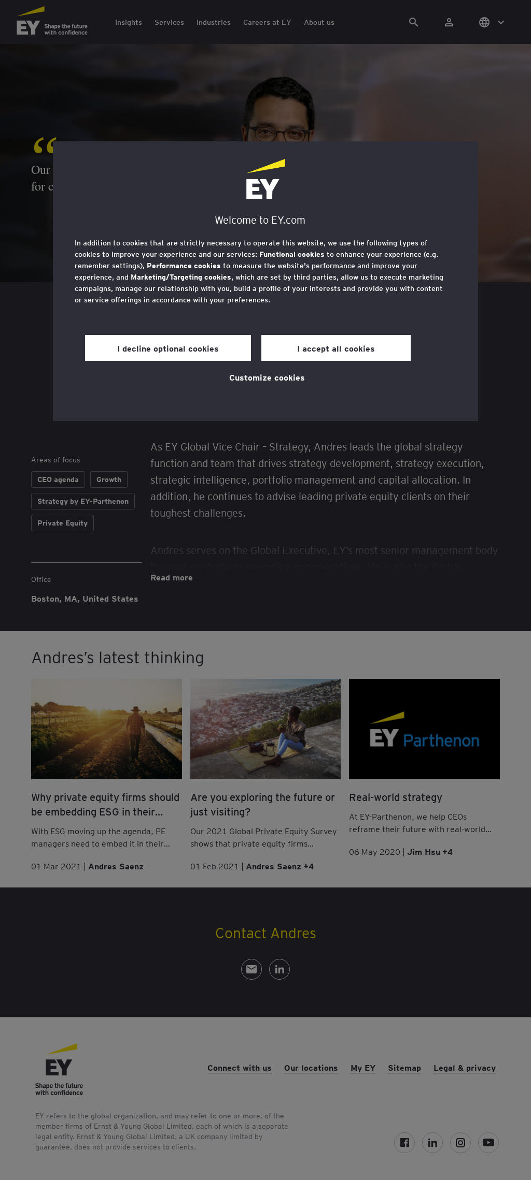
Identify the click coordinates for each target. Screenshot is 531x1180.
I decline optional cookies (168, 348)
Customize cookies (267, 377)
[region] (265, 281)
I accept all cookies (336, 348)
